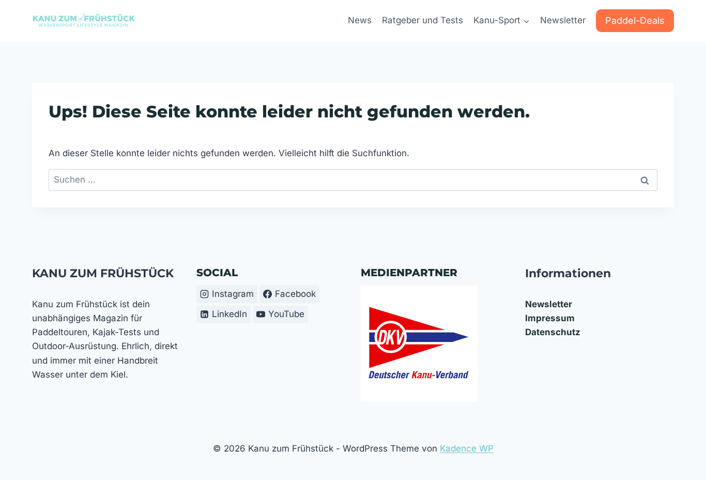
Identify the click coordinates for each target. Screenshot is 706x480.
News (360, 20)
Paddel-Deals (635, 20)
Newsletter (563, 20)
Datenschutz (552, 332)
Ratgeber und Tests (422, 20)
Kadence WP (467, 448)
